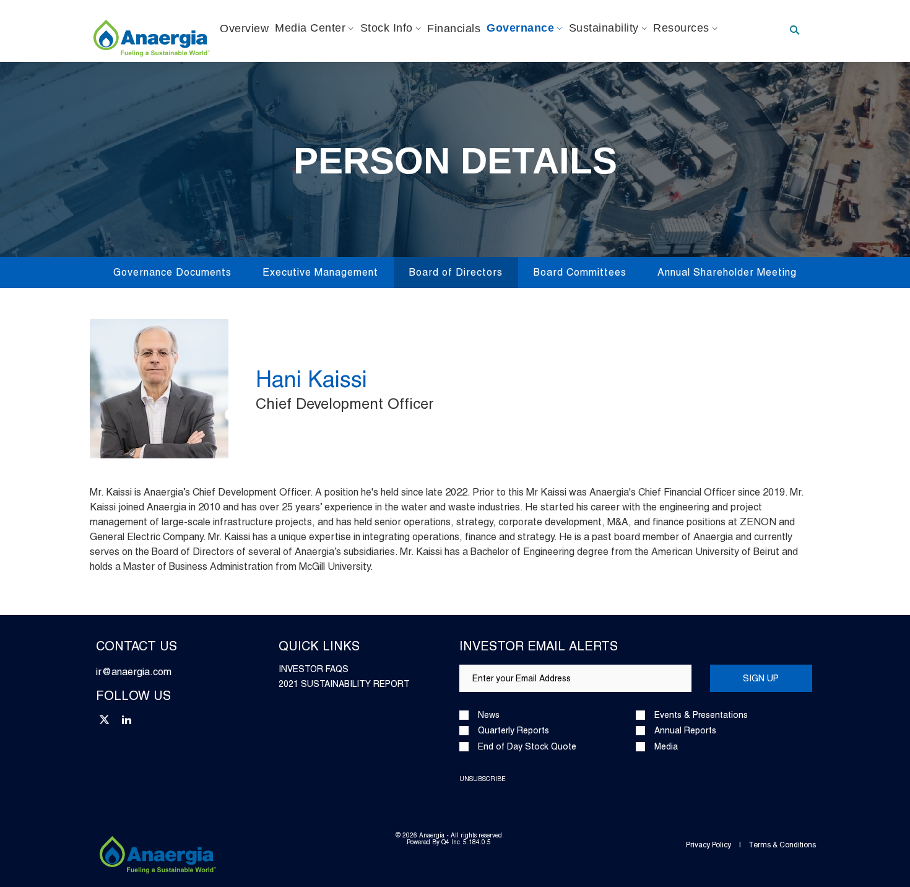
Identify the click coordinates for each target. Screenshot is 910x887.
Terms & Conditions (782, 845)
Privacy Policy (708, 845)
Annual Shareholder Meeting (727, 272)
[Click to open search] (794, 30)
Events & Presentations (701, 715)
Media (666, 746)
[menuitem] (244, 28)
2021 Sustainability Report (344, 684)
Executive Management (320, 272)
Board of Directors (456, 272)
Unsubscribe (482, 779)
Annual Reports (685, 730)
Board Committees (580, 272)
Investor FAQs (314, 669)
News (489, 715)
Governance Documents (172, 272)
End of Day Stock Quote (527, 746)
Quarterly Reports (513, 730)
